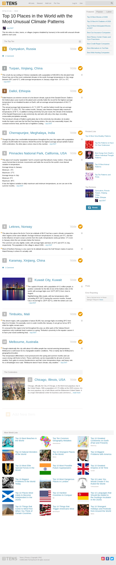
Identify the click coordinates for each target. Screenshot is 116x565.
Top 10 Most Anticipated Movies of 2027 (99, 27)
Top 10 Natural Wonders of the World (26, 453)
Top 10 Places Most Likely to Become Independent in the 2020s (24, 496)
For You (57, 3)
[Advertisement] (42, 206)
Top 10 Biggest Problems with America (101, 453)
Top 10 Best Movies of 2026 (97, 17)
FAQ (40, 557)
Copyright (34, 557)
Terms (22, 557)
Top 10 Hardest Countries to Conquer (62, 494)
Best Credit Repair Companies (98, 44)
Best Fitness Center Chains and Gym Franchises (99, 38)
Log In (74, 3)
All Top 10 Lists (7, 11)
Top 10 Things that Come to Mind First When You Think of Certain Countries (24, 509)
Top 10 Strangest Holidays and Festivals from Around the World (101, 508)
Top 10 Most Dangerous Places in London (63, 480)
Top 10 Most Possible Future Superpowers (62, 466)
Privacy (27, 557)
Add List (48, 3)
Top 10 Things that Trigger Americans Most (63, 507)
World (16, 11)
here (101, 300)
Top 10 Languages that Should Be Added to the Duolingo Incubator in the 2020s (101, 496)
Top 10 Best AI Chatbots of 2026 (99, 21)
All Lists (31, 3)
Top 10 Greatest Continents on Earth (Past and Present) (100, 440)
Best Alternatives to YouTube (97, 48)
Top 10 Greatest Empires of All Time (99, 466)
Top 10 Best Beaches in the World (26, 439)
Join (81, 3)
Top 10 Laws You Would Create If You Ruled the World (100, 481)
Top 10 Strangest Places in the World (64, 453)
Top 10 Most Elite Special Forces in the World (24, 467)
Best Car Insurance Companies (98, 33)
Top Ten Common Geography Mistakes (62, 439)
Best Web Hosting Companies (98, 53)
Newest (40, 3)
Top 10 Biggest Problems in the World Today (25, 481)
